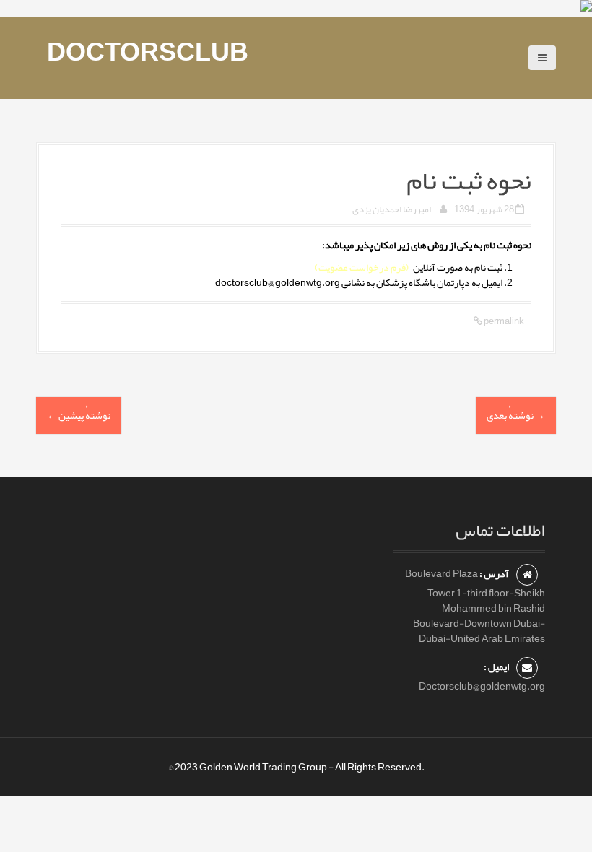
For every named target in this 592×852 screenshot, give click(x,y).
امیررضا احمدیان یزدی (391, 209)
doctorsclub (147, 52)
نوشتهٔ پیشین (78, 415)
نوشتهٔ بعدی (516, 415)
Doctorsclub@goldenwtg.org (482, 686)
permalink (503, 321)
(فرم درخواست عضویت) (362, 267)
